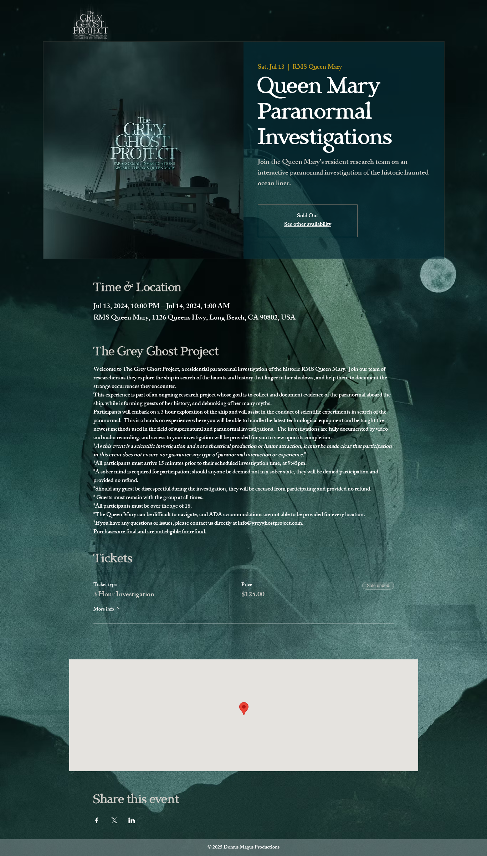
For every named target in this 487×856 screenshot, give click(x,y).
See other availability (307, 225)
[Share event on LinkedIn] (131, 820)
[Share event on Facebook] (96, 820)
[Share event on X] (114, 820)
